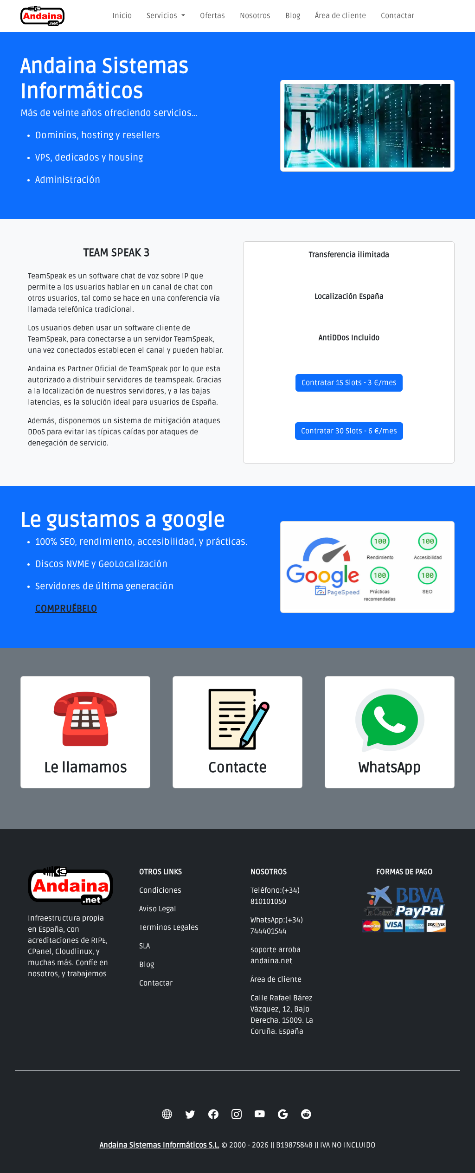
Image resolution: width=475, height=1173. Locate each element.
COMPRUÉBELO (66, 608)
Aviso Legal (157, 909)
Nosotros (255, 15)
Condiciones (160, 890)
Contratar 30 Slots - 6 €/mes (349, 431)
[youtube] (259, 1114)
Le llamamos (85, 767)
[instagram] (236, 1114)
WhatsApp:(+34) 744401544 (276, 925)
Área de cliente (340, 15)
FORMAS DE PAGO (404, 872)
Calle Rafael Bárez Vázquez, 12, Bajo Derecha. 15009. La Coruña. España (281, 1014)
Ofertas (212, 15)
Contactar (397, 15)
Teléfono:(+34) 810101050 (275, 896)
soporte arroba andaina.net (275, 955)
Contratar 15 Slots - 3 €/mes (349, 382)
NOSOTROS (268, 872)
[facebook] (213, 1114)
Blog (292, 15)
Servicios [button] (163, 15)
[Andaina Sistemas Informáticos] (42, 16)
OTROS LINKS (160, 872)
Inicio (122, 15)
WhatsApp (390, 767)
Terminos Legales (169, 927)
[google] (283, 1114)
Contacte (237, 767)
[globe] (167, 1114)
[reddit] (306, 1114)
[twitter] (190, 1114)
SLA (144, 946)
